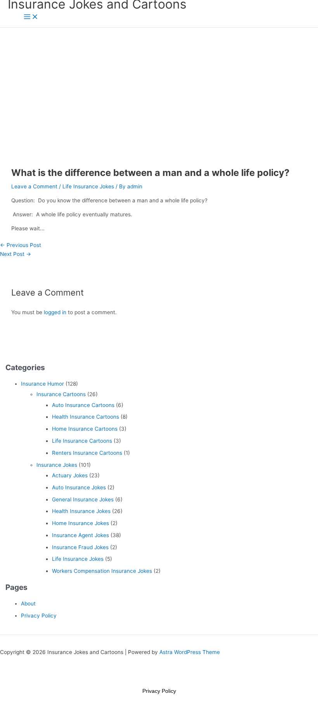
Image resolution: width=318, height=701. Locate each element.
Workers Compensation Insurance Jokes (102, 571)
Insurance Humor (42, 384)
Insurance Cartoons (61, 394)
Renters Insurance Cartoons (87, 453)
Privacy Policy (39, 615)
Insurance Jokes (56, 465)
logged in (55, 312)
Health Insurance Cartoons (85, 417)
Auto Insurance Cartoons (83, 405)
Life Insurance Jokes (88, 186)
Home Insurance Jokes (80, 523)
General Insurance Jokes (83, 499)
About (28, 603)
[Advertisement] (159, 85)
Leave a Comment (34, 186)
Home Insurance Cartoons (85, 429)
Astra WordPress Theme (189, 652)
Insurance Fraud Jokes (80, 547)
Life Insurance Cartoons (82, 441)
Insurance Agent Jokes (80, 535)
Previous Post (20, 245)
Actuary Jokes (70, 475)
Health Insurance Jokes (81, 511)
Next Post (15, 254)
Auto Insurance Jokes (79, 487)
